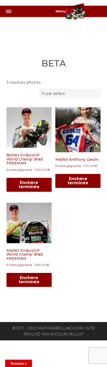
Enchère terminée (29, 184)
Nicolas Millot (67, 334)
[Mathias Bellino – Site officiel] (81, 12)
